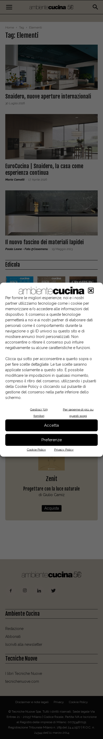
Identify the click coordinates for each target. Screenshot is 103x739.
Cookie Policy (36, 449)
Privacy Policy (64, 449)
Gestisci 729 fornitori (39, 412)
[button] (90, 290)
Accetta (51, 425)
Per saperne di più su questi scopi (78, 412)
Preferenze (51, 439)
